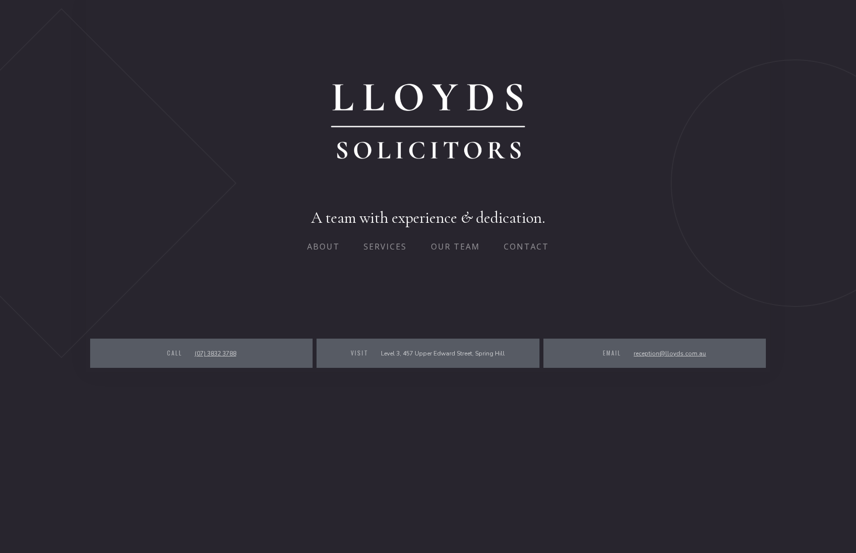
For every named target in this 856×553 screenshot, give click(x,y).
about (323, 246)
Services (385, 246)
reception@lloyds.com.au (670, 353)
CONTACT (526, 246)
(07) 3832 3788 (215, 353)
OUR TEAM (455, 246)
